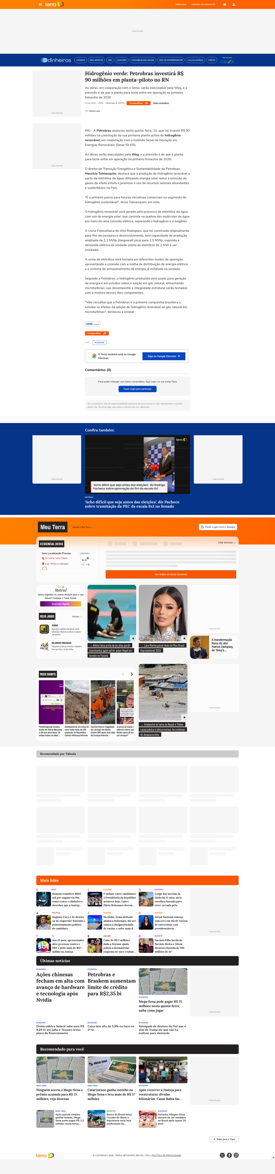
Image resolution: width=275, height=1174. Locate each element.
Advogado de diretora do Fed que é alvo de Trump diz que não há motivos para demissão (162, 1030)
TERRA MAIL (181, 4)
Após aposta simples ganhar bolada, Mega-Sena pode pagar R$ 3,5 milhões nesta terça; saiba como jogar (69, 1119)
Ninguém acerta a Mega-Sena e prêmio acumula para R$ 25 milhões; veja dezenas (59, 1094)
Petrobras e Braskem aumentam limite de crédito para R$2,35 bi (112, 984)
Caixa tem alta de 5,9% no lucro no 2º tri (111, 1028)
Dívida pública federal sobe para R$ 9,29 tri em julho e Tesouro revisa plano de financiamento (60, 1030)
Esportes (111, 1111)
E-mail (224, 4)
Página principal (55, 4)
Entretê (158, 936)
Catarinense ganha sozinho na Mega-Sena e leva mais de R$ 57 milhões (111, 1094)
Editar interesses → (227, 542)
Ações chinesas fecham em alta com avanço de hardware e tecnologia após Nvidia (60, 987)
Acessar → (77, 616)
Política (56, 913)
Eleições (107, 889)
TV (53, 936)
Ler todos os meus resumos (171, 574)
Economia (99, 342)
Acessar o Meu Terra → (83, 526)
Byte (54, 889)
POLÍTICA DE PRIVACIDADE (166, 1155)
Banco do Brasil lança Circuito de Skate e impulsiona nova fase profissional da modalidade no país (119, 1119)
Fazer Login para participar (138, 388)
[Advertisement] (214, 1030)
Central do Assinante (203, 4)
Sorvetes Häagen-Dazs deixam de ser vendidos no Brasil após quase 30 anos (172, 1119)
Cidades (107, 936)
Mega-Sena (41, 1085)
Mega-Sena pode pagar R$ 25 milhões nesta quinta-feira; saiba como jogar (160, 1005)
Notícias (89, 497)
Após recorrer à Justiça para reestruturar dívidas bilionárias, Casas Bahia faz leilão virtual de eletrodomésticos (160, 1094)
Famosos (159, 889)
